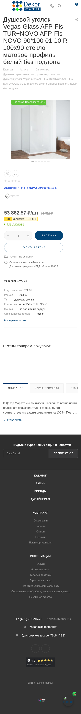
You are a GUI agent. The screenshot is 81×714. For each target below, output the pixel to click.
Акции (40, 483)
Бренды (40, 491)
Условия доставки (40, 574)
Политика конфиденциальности (40, 585)
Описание (15, 388)
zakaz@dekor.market (43, 626)
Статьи (40, 531)
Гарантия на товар (40, 580)
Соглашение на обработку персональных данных (40, 591)
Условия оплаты (40, 569)
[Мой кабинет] (67, 6)
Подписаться (63, 453)
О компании (41, 520)
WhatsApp (45, 648)
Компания (40, 512)
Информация (40, 556)
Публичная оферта (40, 596)
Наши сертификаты (40, 542)
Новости (40, 526)
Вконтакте (35, 648)
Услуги (41, 563)
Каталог (40, 475)
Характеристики (47, 388)
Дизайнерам (40, 499)
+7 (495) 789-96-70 (29, 619)
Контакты (40, 537)
